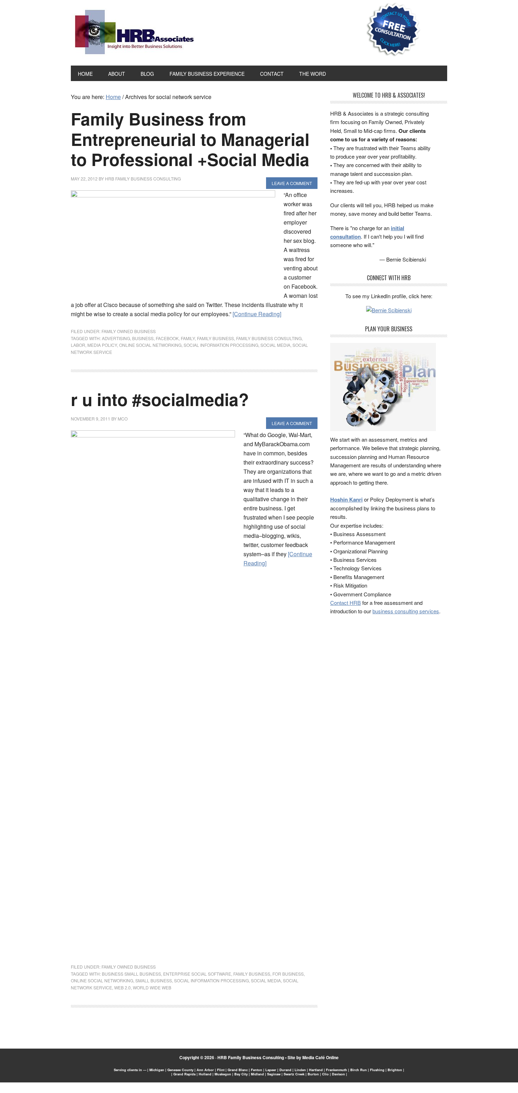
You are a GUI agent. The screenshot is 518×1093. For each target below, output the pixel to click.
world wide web (152, 987)
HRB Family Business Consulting (250, 1057)
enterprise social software (197, 974)
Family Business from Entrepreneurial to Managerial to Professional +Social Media (190, 138)
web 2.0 (122, 987)
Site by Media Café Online (313, 1057)
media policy (102, 345)
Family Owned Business (128, 331)
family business (215, 338)
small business (153, 980)
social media (275, 345)
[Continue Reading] (257, 314)
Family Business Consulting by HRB (134, 34)
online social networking (150, 345)
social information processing (221, 345)
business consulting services (405, 611)
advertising (116, 338)
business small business (131, 974)
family (188, 338)
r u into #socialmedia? (160, 399)
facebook (167, 338)
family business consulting (269, 338)
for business (288, 974)
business (143, 338)
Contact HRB (345, 602)
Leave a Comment (292, 183)
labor (78, 345)
